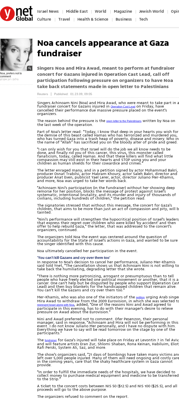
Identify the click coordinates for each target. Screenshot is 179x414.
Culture (44, 19)
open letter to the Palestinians (123, 121)
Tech (143, 19)
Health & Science (92, 19)
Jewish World (151, 11)
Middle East (77, 11)
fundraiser (51, 340)
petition (140, 297)
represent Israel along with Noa (55, 304)
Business (123, 19)
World (101, 11)
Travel (64, 19)
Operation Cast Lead (123, 106)
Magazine (123, 11)
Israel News (48, 11)
